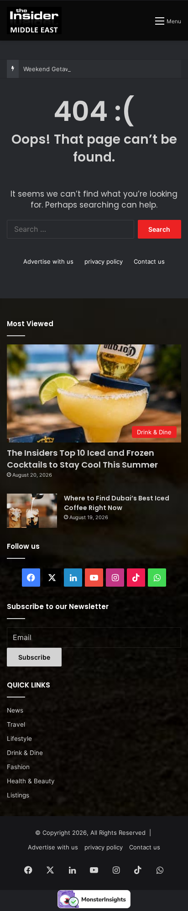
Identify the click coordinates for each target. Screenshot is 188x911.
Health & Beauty (31, 781)
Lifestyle (19, 738)
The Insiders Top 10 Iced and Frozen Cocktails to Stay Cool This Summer (82, 458)
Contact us (149, 261)
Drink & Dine (25, 752)
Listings (18, 795)
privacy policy (103, 261)
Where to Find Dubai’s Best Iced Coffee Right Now (116, 503)
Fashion (18, 766)
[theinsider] (34, 20)
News (15, 710)
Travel (16, 724)
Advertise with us (48, 261)
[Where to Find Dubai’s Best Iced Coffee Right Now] (32, 511)
